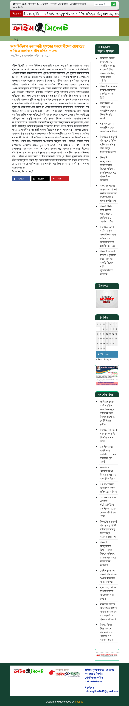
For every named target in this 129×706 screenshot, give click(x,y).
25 (110, 343)
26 (113, 343)
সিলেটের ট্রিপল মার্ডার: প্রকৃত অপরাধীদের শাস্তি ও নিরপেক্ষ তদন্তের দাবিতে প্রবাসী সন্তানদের (108, 236)
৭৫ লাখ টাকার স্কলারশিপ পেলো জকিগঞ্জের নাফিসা (108, 127)
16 (104, 338)
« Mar (99, 359)
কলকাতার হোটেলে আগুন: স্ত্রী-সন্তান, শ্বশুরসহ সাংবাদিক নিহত (108, 472)
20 (116, 338)
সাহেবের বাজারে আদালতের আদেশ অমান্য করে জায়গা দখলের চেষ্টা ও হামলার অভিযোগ (108, 193)
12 (113, 334)
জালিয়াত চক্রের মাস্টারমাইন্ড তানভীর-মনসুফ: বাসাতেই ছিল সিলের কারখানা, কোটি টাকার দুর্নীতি (107, 69)
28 (98, 348)
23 (104, 343)
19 (113, 338)
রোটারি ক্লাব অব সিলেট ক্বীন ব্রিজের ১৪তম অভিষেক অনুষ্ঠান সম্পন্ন (108, 576)
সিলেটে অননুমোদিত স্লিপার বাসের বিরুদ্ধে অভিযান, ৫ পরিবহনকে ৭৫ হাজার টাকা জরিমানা (108, 169)
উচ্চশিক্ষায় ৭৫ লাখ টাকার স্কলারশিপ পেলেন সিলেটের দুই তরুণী (108, 110)
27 (116, 343)
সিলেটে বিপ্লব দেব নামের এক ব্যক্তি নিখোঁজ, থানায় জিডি (108, 91)
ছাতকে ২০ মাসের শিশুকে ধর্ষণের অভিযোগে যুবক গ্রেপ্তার (108, 592)
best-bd (79, 701)
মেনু (15, 38)
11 (110, 334)
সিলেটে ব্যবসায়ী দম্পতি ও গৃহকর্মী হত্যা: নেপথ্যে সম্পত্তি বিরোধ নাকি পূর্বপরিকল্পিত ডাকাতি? (108, 262)
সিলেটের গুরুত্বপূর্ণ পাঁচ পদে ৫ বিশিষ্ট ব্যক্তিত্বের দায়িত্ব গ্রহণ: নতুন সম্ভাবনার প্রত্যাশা (83, 14)
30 (104, 348)
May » (107, 359)
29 (101, 348)
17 (107, 338)
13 (116, 334)
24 (107, 343)
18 (110, 338)
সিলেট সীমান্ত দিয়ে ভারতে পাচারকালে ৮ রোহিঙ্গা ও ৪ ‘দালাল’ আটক (106, 213)
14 (98, 338)
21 (98, 343)
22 (101, 343)
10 (107, 334)
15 (101, 338)
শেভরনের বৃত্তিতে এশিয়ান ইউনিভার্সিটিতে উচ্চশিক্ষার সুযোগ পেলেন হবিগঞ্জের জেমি (108, 506)
